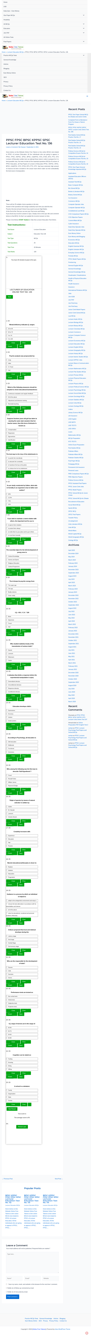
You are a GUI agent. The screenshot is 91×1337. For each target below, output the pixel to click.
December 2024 (73, 553)
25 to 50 (10, 328)
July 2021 (71, 650)
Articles (6, 64)
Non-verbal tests (12, 996)
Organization (11, 1093)
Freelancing (72, 262)
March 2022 (72, 624)
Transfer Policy (73, 517)
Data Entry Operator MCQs (76, 230)
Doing (9, 1065)
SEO (5, 77)
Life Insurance (72, 416)
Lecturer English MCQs (75, 347)
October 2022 (72, 602)
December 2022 (73, 595)
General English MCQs (75, 265)
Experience (11, 835)
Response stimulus (13, 688)
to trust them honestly (14, 535)
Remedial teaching (13, 404)
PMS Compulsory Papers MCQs (78, 473)
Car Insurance (72, 198)
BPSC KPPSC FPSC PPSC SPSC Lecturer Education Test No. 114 (50, 1199)
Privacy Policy (8, 86)
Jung (9, 360)
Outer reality (11, 595)
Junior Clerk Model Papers (76, 309)
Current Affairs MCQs (75, 220)
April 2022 (71, 621)
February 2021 (73, 666)
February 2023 (73, 589)
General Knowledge (10, 60)
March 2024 (72, 560)
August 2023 (72, 576)
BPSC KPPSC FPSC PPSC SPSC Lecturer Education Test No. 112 (13, 1199)
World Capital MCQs (74, 534)
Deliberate (11, 745)
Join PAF (6, 33)
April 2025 (71, 550)
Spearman (11, 620)
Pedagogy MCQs (73, 464)
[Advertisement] (32, 120)
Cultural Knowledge (13, 556)
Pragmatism (11, 877)
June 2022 (71, 614)
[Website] (50, 1279)
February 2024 (73, 563)
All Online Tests (8, 37)
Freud (10, 623)
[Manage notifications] (86, 1333)
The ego (10, 588)
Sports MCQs (72, 508)
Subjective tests (12, 1003)
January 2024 (72, 566)
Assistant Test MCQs (74, 182)
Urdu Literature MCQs (75, 524)
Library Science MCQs (75, 412)
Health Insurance (73, 284)
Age (9, 842)
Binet (9, 616)
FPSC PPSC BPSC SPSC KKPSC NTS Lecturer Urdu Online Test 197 (77, 717)
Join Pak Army (72, 303)
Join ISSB (71, 296)
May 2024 (71, 556)
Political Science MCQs (75, 480)
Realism (10, 867)
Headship (7, 19)
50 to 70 (10, 332)
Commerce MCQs (74, 201)
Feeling (10, 1059)
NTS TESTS (72, 441)
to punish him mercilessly (15, 458)
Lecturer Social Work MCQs (77, 393)
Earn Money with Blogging (76, 236)
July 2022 (71, 611)
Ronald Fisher (12, 778)
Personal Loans (73, 470)
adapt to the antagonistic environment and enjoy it (22, 900)
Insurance (71, 287)
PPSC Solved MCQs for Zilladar (78, 498)
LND (5, 6)
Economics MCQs (74, 240)
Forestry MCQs (73, 256)
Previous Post (7, 1179)
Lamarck (10, 653)
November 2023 (73, 569)
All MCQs (7, 24)
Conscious (11, 752)
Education (11, 839)
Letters (70, 409)
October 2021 (72, 640)
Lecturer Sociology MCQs (76, 396)
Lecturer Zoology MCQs (75, 406)
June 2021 (71, 653)
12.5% (10, 497)
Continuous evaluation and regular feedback (20, 393)
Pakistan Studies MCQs (75, 457)
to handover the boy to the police (17, 465)
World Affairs (72, 530)
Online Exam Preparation (76, 445)
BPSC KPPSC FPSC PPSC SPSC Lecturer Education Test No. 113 (32, 1199)
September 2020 (73, 682)
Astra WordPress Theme (62, 1329)
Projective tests (12, 1006)
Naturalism (11, 873)
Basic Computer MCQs (75, 185)
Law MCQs (71, 316)
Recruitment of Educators (76, 501)
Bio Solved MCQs (74, 188)
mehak (70, 728)
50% (9, 494)
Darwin (10, 650)
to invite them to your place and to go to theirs (21, 532)
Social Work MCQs (74, 505)
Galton (10, 660)
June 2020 (71, 692)
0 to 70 (10, 335)
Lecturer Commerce (74, 332)
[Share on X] (19, 1121)
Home (5, 2)
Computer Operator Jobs (76, 204)
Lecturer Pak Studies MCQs (77, 372)
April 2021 (71, 659)
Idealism (10, 870)
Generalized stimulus (14, 681)
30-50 (9, 1034)
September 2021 (73, 643)
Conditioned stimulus (14, 691)
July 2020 (71, 688)
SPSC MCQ (72, 511)
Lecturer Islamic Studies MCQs (78, 357)
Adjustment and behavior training (17, 400)
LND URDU (72, 428)
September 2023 (73, 573)
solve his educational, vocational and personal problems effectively (20, 914)
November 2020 (73, 676)
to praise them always (14, 528)
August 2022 (72, 608)
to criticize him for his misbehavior (17, 468)
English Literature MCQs (76, 249)
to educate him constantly (15, 461)
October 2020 (72, 679)
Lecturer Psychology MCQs (77, 390)
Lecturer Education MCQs (12, 1205)
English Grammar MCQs (76, 246)
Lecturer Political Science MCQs (78, 387)
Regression (11, 433)
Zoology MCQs (73, 540)
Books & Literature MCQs (76, 191)
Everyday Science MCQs (76, 252)
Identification (11, 440)
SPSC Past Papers (74, 514)
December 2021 (73, 634)
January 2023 (72, 592)
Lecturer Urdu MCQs (74, 403)
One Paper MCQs (9, 15)
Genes (10, 977)
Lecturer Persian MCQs (75, 375)
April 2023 (71, 582)
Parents (10, 967)
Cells (9, 971)
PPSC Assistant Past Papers (77, 483)
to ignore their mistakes (14, 525)
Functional (11, 748)
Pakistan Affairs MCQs (75, 454)
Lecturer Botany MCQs (75, 325)
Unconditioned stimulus (14, 685)
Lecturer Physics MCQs (75, 383)
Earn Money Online (10, 73)
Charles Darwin (12, 817)
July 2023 (71, 579)
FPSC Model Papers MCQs (77, 259)
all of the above (12, 909)
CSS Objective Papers (75, 217)
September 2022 (73, 605)
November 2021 (73, 637)
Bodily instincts (12, 592)
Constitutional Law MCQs (76, 211)
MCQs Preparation (74, 438)
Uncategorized (73, 521)
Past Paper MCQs (74, 461)
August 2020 (72, 685)
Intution (10, 717)
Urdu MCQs (72, 527)
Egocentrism (11, 436)
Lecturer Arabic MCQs (75, 319)
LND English (72, 419)
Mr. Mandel (11, 810)
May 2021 (71, 656)
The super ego (12, 585)
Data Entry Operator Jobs (76, 227)
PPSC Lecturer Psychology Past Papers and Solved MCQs (77, 730)
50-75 (9, 1031)
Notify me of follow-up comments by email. (21, 1288)
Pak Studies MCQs (74, 448)
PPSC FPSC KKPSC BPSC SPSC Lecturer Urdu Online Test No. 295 (78, 130)
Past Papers (7, 41)
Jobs (69, 293)
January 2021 (72, 669)
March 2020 (72, 701)
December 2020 (73, 672)
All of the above (12, 397)
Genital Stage (12, 943)
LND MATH (72, 422)
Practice (10, 846)
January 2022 (72, 631)
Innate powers (12, 720)
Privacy (6, 81)
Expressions (11, 710)
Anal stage (11, 939)
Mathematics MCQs (74, 435)
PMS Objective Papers (75, 477)
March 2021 (72, 663)
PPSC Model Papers (74, 490)
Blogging (6, 68)
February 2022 (73, 627)
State (9, 1097)
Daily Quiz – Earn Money (11, 11)
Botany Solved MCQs (75, 194)
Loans (70, 432)
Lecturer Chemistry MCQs (76, 329)
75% (9, 501)
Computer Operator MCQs (76, 207)
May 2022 (71, 618)
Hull (9, 370)
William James (12, 782)
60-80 (9, 1038)
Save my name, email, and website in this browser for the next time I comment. (32, 1284)
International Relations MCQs (77, 290)
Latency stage (12, 936)
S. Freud (10, 367)
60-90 (9, 1027)
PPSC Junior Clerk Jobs (76, 486)
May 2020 (71, 695)
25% (9, 504)
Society (10, 1100)
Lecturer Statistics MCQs (76, 399)
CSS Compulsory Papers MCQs (78, 214)
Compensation (12, 429)
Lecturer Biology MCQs (75, 322)
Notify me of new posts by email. (18, 1292)
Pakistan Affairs (73, 451)
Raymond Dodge (13, 785)
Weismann (11, 657)
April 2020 (71, 698)
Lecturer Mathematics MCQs (77, 368)
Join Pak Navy (72, 306)
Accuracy (10, 714)
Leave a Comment (12, 147)
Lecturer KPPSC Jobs (75, 360)
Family (10, 1090)
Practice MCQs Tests (10, 55)
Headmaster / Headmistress (77, 275)
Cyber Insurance (73, 223)
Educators (7, 28)
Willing (10, 1069)
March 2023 (72, 585)
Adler (9, 363)
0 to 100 (10, 339)
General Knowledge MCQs (76, 272)
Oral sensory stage (13, 946)
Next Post (59, 1179)
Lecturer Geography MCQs (76, 350)
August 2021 (72, 647)
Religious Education (13, 563)
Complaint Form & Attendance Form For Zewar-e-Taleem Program (77, 122)
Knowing (10, 1062)
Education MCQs (73, 243)
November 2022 (73, 598)
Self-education (12, 741)
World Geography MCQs (76, 537)
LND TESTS (72, 425)
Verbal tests (11, 999)
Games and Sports (13, 559)
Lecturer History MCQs (75, 353)
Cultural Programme (14, 566)
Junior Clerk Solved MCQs (76, 313)
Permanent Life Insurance (76, 467)
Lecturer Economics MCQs (76, 340)
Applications (72, 173)
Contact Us (7, 90)
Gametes (10, 974)
